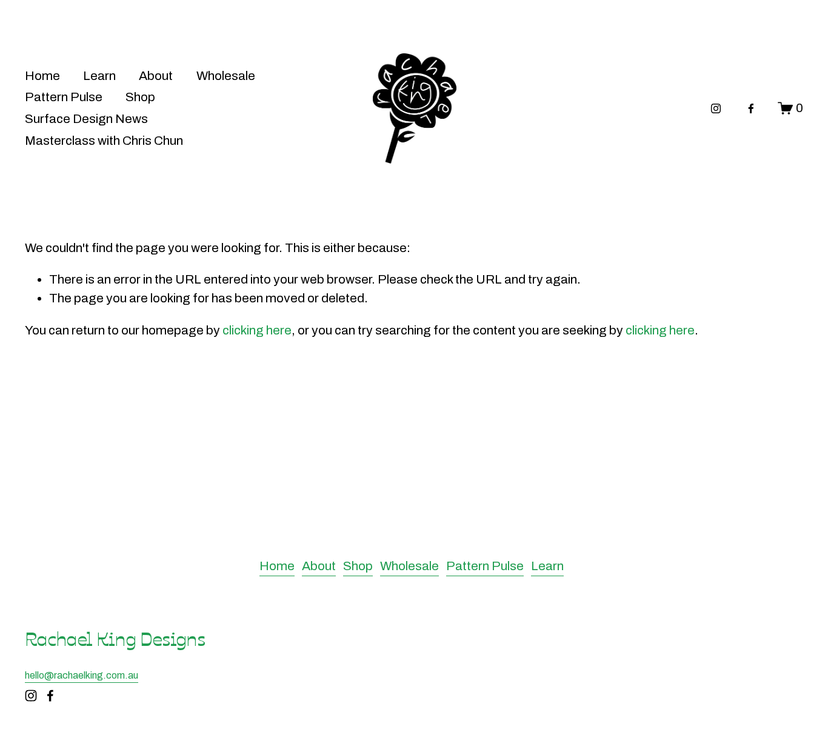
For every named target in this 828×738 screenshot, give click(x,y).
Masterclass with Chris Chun (104, 140)
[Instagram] (716, 108)
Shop (140, 97)
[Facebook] (751, 108)
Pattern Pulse (63, 97)
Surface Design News (86, 118)
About (156, 75)
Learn (99, 75)
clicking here (257, 330)
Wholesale (225, 75)
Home (42, 75)
